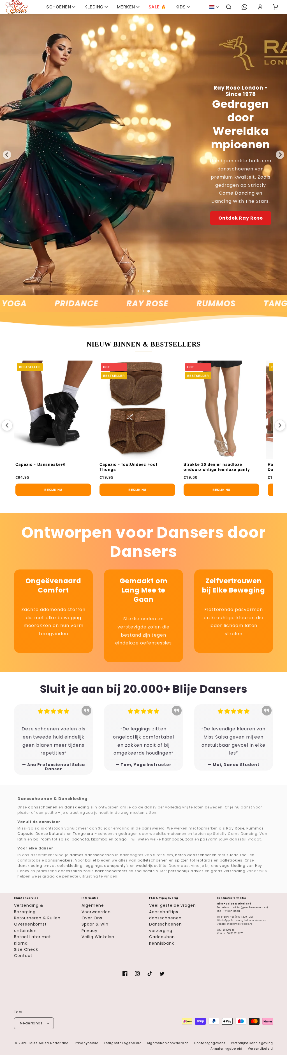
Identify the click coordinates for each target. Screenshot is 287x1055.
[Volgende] (280, 425)
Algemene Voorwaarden (96, 908)
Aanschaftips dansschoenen (165, 915)
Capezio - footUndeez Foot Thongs (57, 467)
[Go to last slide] (7, 155)
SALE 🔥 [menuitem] (157, 7)
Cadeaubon (162, 937)
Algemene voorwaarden (168, 1043)
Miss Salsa (39, 1043)
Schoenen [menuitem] (58, 7)
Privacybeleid (86, 1043)
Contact (23, 955)
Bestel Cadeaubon (240, 195)
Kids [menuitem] (180, 7)
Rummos (192, 304)
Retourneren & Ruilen (37, 918)
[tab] (138, 291)
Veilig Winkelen (98, 937)
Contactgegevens (210, 1043)
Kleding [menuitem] (93, 7)
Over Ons (92, 918)
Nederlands (31, 1023)
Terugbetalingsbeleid (123, 1043)
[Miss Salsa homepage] (16, 7)
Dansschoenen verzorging (165, 927)
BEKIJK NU (66, 489)
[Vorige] (7, 425)
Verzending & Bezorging (28, 908)
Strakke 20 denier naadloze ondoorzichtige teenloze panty (145, 467)
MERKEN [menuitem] (126, 7)
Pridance (53, 304)
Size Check (26, 949)
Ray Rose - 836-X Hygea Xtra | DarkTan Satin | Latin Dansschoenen (228, 467)
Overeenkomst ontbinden (30, 927)
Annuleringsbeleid (226, 1048)
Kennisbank (161, 943)
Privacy (90, 930)
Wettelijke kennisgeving (252, 1043)
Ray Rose (124, 304)
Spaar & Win (95, 924)
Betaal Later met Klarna (32, 940)
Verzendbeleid (260, 1048)
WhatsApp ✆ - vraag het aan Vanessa (241, 920)
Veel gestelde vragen (172, 905)
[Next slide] (280, 155)
